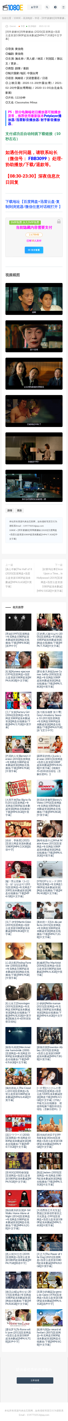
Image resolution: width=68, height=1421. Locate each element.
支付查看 (35, 250)
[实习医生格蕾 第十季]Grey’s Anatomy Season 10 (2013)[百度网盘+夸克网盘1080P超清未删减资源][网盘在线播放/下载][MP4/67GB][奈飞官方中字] (49, 721)
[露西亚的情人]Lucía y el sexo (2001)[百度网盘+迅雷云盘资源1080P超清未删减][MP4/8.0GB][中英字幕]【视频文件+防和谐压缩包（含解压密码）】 (50, 765)
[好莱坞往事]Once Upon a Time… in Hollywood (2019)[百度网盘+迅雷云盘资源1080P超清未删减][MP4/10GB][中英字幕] (50, 580)
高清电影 (27, 18)
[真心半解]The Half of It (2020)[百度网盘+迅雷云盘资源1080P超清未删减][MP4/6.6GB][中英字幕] (18, 578)
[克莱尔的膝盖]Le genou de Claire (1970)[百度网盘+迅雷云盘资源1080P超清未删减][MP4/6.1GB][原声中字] (50, 1298)
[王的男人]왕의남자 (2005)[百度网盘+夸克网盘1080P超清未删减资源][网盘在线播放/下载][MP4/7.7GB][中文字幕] (49, 640)
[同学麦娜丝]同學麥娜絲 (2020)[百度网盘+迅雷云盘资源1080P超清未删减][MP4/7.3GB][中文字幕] (33, 534)
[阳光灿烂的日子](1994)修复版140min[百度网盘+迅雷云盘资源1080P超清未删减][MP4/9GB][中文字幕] (50, 1141)
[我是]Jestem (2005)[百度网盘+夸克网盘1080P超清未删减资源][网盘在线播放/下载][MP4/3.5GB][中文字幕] (49, 1178)
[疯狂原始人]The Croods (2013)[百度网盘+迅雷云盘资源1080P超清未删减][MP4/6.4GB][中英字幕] (18, 1094)
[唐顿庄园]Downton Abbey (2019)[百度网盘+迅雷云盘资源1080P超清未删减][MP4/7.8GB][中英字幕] (50, 1053)
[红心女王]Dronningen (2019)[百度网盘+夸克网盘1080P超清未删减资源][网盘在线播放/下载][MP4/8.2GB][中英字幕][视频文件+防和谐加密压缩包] (18, 1012)
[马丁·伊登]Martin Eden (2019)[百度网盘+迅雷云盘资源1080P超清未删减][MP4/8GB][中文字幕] (18, 928)
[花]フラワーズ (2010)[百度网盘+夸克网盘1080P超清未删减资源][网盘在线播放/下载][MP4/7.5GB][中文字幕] (18, 1141)
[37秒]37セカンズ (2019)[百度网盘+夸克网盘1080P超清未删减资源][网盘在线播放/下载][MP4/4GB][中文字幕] (49, 887)
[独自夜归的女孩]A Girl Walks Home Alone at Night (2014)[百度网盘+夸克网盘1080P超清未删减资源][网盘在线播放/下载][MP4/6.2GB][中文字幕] (17, 1219)
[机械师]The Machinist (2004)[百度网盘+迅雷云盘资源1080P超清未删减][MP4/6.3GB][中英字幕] (50, 969)
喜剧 (19, 510)
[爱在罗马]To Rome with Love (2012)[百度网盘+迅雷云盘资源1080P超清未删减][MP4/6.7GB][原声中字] (18, 1335)
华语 (37, 18)
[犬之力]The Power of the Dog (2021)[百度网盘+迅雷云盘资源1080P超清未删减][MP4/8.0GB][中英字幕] (49, 1260)
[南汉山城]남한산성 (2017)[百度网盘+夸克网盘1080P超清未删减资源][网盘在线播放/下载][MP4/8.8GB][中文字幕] (18, 1298)
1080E (17, 18)
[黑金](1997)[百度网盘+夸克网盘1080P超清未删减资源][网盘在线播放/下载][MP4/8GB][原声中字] (17, 640)
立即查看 (35, 1380)
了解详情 (35, 1389)
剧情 (9, 510)
